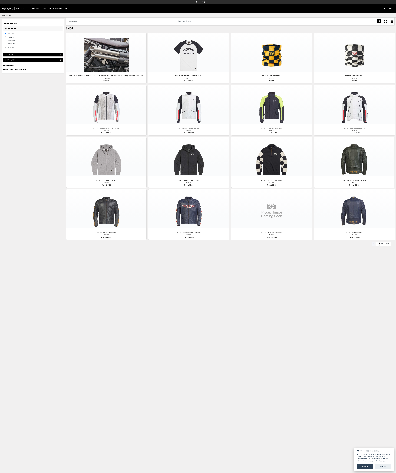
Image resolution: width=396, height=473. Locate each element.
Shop (37, 8)
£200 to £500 (11, 44)
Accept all (365, 466)
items (194, 2)
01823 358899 (389, 8)
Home (33, 8)
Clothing (43, 8)
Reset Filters (10, 60)
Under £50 (11, 37)
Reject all (383, 466)
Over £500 (11, 47)
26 (382, 244)
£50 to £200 (11, 40)
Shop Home (9, 54)
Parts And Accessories (56, 8)
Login (202, 2)
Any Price (11, 34)
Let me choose (383, 461)
